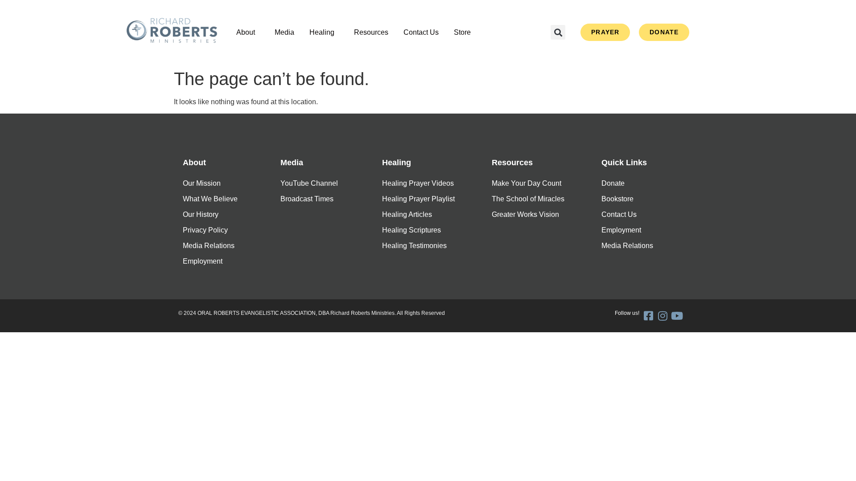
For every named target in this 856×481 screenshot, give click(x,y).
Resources (371, 32)
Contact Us (421, 32)
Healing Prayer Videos (418, 183)
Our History (200, 214)
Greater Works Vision (525, 214)
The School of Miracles (528, 199)
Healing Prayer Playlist (418, 199)
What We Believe (210, 199)
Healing (321, 32)
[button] (248, 32)
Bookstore (617, 199)
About (245, 32)
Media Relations (209, 245)
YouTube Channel (309, 183)
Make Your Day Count (526, 183)
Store (462, 32)
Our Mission (202, 183)
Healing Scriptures (411, 230)
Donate (613, 183)
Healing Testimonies (414, 245)
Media (284, 32)
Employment (202, 261)
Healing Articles (407, 214)
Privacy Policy (205, 230)
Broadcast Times (306, 199)
